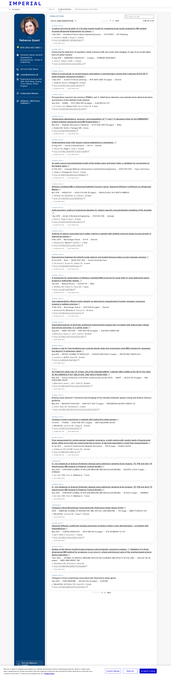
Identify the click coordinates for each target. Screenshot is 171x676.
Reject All (130, 671)
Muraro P (68, 243)
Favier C (57, 172)
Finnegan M (73, 83)
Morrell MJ (58, 426)
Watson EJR (71, 106)
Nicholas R (70, 310)
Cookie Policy (49, 673)
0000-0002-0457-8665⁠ (30, 47)
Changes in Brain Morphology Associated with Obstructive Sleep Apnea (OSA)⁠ (87, 508)
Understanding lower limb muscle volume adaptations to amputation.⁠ (83, 142)
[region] (85, 671)
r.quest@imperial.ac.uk (29, 74)
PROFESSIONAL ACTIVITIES (86, 9)
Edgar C (67, 149)
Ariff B (66, 357)
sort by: (54, 21)
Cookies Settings (113, 671)
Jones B (57, 83)
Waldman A (77, 475)
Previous (104, 21)
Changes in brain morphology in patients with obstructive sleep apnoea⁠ (84, 419)
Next (117, 21)
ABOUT (52, 9)
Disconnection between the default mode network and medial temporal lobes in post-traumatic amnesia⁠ (99, 257)
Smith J (66, 37)
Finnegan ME (76, 128)
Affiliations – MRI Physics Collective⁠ (30, 102)
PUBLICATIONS (65, 9)
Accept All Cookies (148, 671)
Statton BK (58, 128)
